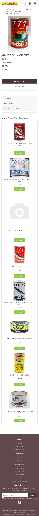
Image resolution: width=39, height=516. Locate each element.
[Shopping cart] (30, 3)
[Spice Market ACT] (10, 3)
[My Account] (25, 3)
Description (7, 98)
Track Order (19, 446)
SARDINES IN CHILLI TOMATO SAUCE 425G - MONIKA (19, 144)
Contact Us (19, 460)
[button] (19, 86)
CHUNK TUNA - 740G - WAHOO (19, 375)
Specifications (8, 103)
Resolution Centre (19, 449)
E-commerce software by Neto (29, 510)
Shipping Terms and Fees (19, 481)
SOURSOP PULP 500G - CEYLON (19, 231)
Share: (4, 62)
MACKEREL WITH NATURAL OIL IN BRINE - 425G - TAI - (19, 303)
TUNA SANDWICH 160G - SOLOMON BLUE (19, 339)
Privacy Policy (19, 471)
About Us (19, 457)
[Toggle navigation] (35, 3)
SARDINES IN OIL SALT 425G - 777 (19, 267)
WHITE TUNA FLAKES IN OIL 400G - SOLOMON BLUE (19, 412)
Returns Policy (19, 474)
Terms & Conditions (22, 498)
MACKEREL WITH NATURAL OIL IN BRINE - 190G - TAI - (19, 180)
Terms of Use (19, 468)
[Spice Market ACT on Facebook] (19, 502)
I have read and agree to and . (20, 498)
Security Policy (19, 478)
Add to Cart (20, 81)
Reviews (7, 108)
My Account (19, 443)
